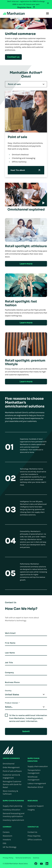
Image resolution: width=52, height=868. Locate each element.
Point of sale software (12, 771)
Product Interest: (12, 703)
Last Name (10, 653)
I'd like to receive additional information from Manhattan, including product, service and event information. (28, 718)
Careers (6, 832)
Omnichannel (8, 763)
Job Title (9, 662)
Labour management (37, 783)
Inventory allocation (11, 810)
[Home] (14, 13)
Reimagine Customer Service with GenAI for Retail (12, 784)
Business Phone (12, 682)
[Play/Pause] (41, 199)
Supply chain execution (38, 766)
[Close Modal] (48, 3)
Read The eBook (18, 170)
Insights (31, 810)
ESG (4, 843)
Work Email (10, 633)
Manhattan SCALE (35, 787)
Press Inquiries (34, 836)
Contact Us (32, 832)
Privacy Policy (8, 858)
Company (9, 672)
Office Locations (35, 839)
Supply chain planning (12, 806)
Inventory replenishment (13, 820)
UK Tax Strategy (9, 847)
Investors (7, 839)
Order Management (11, 767)
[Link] (36, 863)
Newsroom (7, 836)
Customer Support (36, 806)
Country (8, 691)
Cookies (36, 858)
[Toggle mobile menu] (47, 13)
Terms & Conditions (23, 858)
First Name (10, 643)
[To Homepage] (8, 750)
